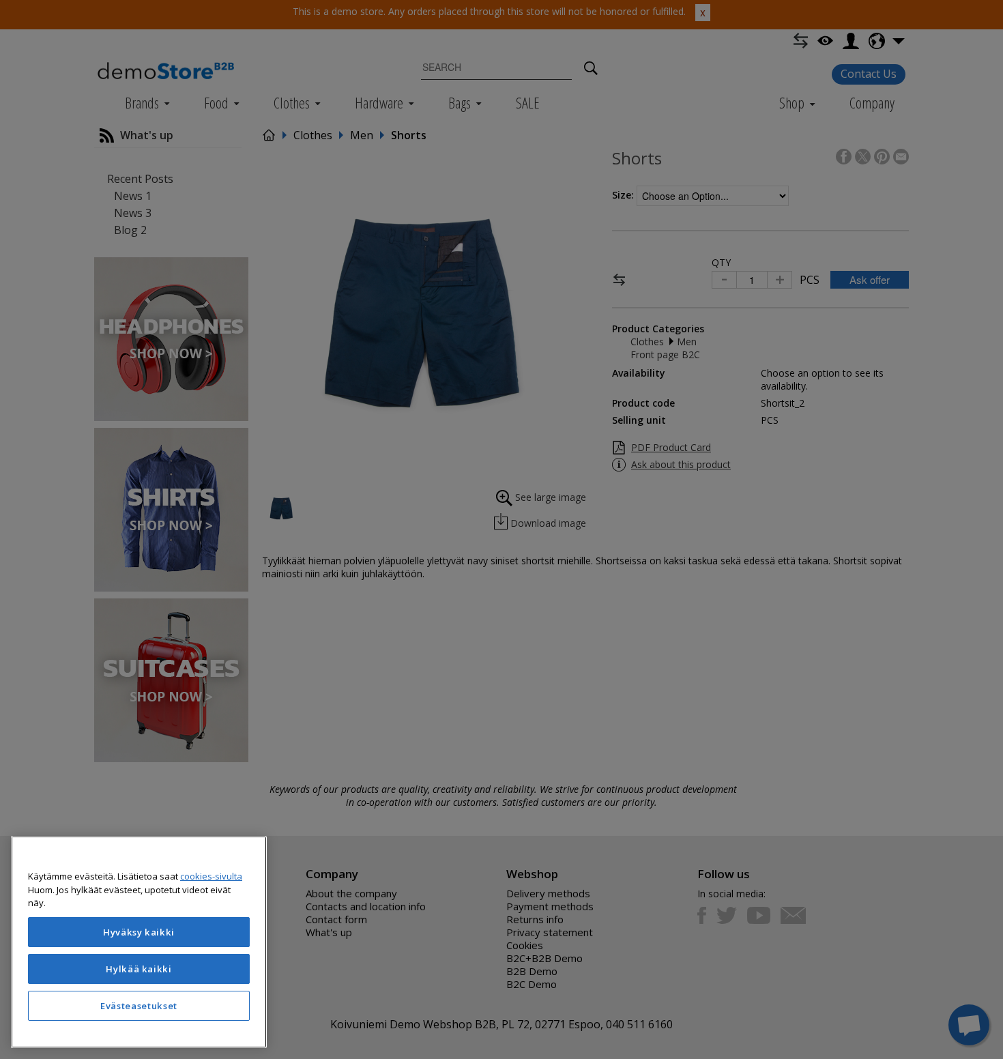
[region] (139, 942)
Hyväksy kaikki (139, 932)
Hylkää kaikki (139, 969)
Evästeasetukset (138, 1006)
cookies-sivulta (211, 876)
